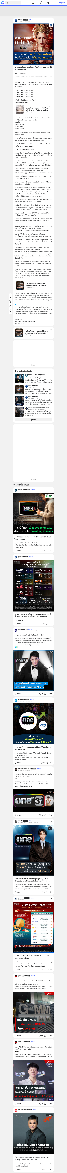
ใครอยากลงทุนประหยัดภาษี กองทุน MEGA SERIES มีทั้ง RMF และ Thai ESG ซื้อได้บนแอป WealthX (33, 615)
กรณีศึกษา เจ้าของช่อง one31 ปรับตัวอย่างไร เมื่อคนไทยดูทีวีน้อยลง (33, 538)
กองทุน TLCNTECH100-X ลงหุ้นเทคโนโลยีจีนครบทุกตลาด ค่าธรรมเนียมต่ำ (32, 957)
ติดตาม (31, 19)
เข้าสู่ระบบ (62, 3)
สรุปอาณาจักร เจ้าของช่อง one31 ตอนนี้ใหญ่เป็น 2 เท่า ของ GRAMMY (33, 748)
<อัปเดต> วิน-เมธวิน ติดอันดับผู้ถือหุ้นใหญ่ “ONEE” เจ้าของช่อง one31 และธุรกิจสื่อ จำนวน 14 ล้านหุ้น (32, 879)
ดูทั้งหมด (33, 420)
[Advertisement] (33, 11)
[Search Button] (6, 2)
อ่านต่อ (20, 547)
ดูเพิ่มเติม (20, 620)
